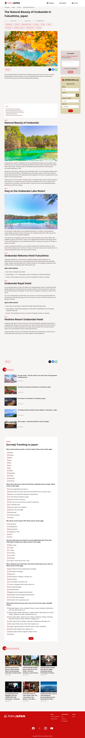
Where (63, 87)
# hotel (43, 24)
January (11, 452)
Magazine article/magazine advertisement (20, 592)
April (10, 460)
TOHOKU (19, 7)
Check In (64, 92)
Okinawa (11, 634)
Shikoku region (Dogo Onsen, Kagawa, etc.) (21, 629)
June (10, 465)
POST (70, 72)
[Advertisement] (17, 93)
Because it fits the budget (16, 510)
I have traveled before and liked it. (18, 489)
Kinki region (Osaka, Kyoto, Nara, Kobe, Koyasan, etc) (24, 624)
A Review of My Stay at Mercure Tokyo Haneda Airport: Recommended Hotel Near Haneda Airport (13, 670)
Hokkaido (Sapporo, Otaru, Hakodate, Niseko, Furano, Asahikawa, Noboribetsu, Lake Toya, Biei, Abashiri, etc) (31, 609)
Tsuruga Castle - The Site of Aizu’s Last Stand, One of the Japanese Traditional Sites (37, 376)
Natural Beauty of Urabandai (13, 109)
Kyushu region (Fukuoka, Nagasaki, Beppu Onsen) (23, 632)
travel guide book (14, 590)
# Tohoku (36, 24)
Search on (64, 104)
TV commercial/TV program (16, 597)
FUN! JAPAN (7, 7)
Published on (21, 21)
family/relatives (13, 529)
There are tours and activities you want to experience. (24, 502)
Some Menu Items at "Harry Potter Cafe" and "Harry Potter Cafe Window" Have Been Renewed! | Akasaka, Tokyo (31, 696)
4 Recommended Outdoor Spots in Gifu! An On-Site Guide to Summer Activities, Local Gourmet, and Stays (30, 670)
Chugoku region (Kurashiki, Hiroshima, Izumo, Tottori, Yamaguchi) (27, 626)
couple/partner (13, 527)
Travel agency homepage (16, 571)
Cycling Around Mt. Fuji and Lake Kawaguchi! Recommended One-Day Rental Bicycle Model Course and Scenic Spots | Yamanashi (49, 696)
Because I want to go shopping (17, 507)
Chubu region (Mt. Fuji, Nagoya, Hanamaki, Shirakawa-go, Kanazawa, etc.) (29, 621)
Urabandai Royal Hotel (11, 113)
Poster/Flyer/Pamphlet (15, 587)
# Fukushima (9, 24)
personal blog (13, 579)
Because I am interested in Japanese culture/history (23, 494)
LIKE (9, 70)
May (10, 463)
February (11, 455)
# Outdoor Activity (19, 28)
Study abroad (12, 512)
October (11, 476)
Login (63, 56)
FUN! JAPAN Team (40, 21)
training (11, 517)
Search (70, 110)
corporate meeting (14, 515)
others (10, 537)
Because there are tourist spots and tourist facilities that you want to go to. (30, 492)
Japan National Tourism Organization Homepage (22, 569)
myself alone (12, 524)
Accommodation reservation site (18, 582)
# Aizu (49, 24)
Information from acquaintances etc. (19, 600)
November (12, 478)
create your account (71, 56)
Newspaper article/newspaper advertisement (21, 595)
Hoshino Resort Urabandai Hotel (14, 115)
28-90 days (12, 558)
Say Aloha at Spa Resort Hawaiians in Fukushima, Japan (34, 387)
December (12, 481)
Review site (12, 574)
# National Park (30, 28)
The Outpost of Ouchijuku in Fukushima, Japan (32, 398)
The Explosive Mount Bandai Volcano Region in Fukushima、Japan (37, 410)
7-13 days (11, 550)
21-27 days (12, 555)
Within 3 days (12, 545)
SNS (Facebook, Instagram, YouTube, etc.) (20, 577)
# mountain (9, 28)
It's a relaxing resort (14, 505)
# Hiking (39, 28)
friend (10, 534)
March (10, 458)
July (10, 468)
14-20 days (12, 553)
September (12, 473)
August (11, 471)
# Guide (17, 24)
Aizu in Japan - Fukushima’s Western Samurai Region (33, 421)
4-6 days (11, 548)
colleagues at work (14, 532)
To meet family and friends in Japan (19, 497)
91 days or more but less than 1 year (19, 561)
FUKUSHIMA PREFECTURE (28, 7)
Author (33, 21)
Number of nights (66, 98)
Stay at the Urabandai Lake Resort (14, 110)
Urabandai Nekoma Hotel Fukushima (15, 112)
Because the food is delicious (17, 499)
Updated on (7, 21)
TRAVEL (13, 7)
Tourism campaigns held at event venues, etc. (22, 584)
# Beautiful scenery (26, 24)
